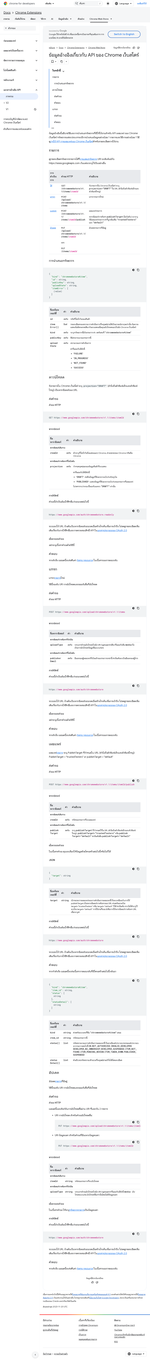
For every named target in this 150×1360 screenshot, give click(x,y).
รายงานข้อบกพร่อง (51, 1325)
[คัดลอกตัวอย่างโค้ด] (138, 270)
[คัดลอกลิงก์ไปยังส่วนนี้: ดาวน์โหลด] (67, 377)
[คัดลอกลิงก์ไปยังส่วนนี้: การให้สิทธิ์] (61, 495)
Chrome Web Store (99, 19)
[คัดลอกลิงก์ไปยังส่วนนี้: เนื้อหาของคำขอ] (67, 539)
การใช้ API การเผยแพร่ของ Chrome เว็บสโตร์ (71, 141)
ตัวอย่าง (81, 19)
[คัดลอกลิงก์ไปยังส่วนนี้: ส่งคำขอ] (61, 399)
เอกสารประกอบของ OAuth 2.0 (112, 530)
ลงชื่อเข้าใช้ (142, 3)
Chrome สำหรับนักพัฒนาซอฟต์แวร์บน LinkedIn (129, 1335)
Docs (7, 13)
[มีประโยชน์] (134, 48)
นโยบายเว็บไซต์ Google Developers (104, 1298)
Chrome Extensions (28, 13)
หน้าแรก (52, 47)
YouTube (118, 1330)
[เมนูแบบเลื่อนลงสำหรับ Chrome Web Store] (112, 19)
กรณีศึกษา (83, 1330)
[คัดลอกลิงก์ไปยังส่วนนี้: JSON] (58, 860)
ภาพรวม (7, 19)
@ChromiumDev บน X (124, 1325)
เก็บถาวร (82, 1334)
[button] (17, 41)
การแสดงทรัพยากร (88, 159)
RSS (116, 1341)
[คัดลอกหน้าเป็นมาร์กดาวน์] (61, 61)
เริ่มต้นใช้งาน (20, 19)
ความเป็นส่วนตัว (61, 1354)
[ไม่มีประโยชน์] (138, 48)
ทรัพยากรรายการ (76, 1210)
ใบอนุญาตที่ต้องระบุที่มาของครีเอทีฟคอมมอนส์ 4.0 (91, 1294)
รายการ (57, 578)
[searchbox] (20, 28)
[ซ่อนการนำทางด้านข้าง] (35, 1355)
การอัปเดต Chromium (88, 1325)
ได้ (51, 185)
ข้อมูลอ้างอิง (63, 19)
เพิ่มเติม (48, 3)
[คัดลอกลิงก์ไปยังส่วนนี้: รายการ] (62, 150)
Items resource (85, 560)
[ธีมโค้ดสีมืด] (133, 270)
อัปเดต (53, 228)
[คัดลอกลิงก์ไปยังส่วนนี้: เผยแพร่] (64, 744)
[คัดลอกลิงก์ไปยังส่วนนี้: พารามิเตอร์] (63, 429)
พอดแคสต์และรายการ (88, 1339)
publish (53, 211)
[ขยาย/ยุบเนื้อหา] (63, 71)
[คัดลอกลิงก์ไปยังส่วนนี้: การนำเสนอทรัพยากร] (77, 261)
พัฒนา (33, 19)
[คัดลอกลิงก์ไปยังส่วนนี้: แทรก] (60, 569)
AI (52, 19)
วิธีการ (43, 19)
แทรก (52, 196)
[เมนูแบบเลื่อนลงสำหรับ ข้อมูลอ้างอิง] (71, 19)
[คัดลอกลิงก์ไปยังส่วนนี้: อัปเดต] (62, 1073)
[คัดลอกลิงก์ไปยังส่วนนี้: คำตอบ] (60, 554)
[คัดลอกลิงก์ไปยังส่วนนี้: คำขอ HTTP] (64, 405)
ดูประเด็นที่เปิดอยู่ (50, 1330)
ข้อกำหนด (47, 1354)
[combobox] (88, 3)
